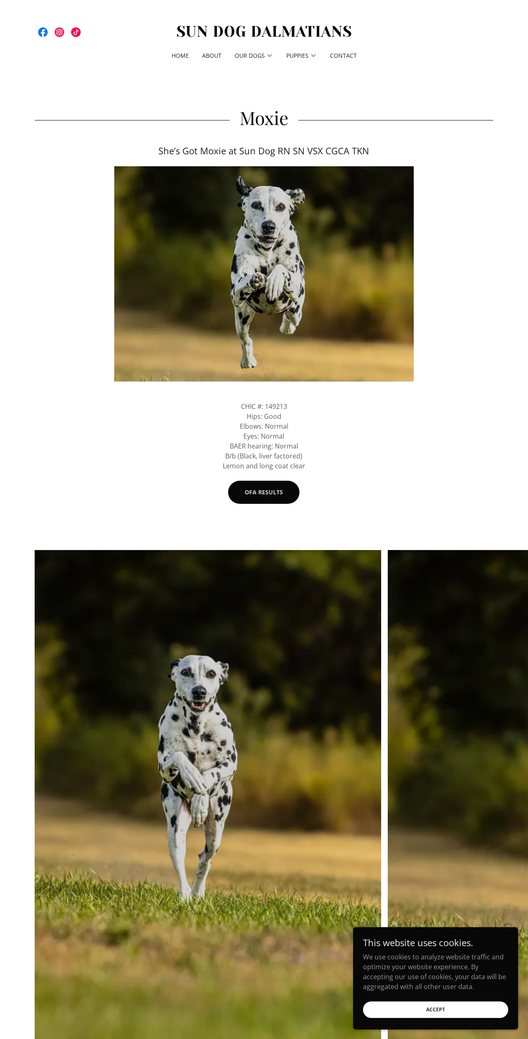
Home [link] (180, 55)
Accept (435, 1009)
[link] (43, 32)
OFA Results (264, 492)
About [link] (212, 55)
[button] (254, 56)
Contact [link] (343, 55)
